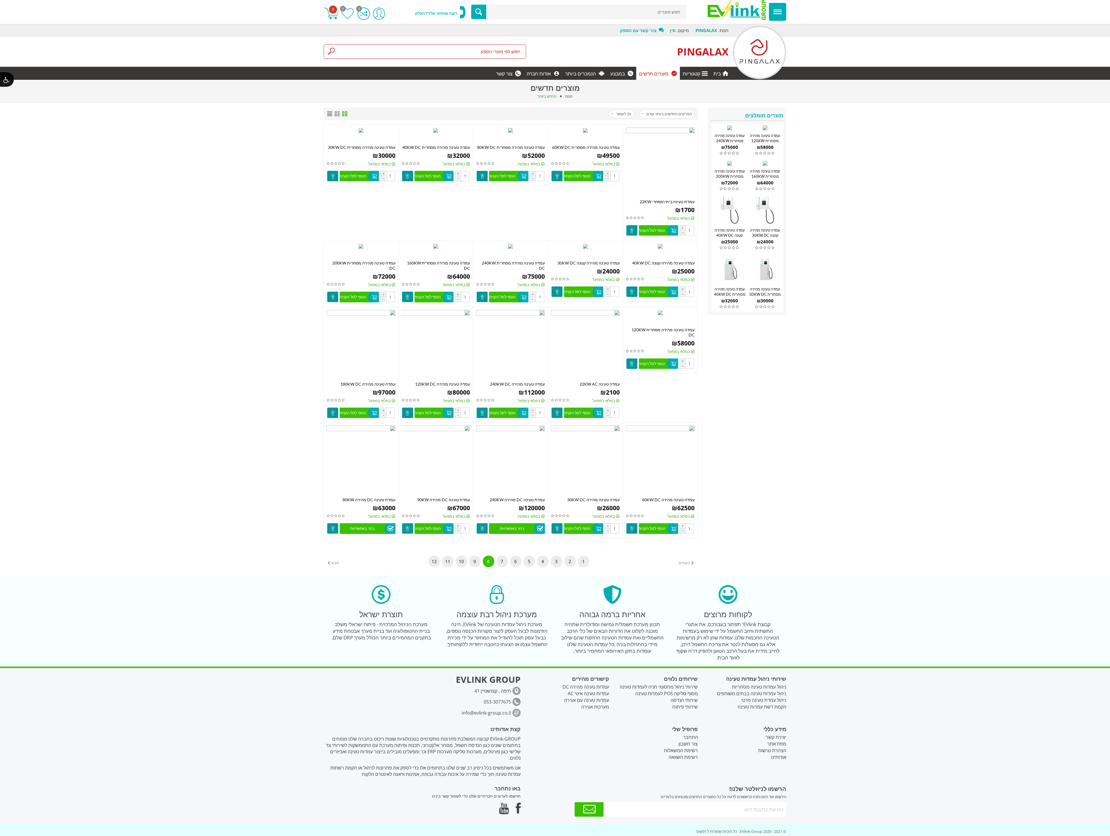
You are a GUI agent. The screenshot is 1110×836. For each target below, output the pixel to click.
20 (623, 113)
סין (673, 30)
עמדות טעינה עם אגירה (586, 700)
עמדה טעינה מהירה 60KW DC (668, 499)
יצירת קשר (776, 737)
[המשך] (589, 809)
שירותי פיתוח (685, 707)
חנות (569, 96)
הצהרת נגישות (772, 750)
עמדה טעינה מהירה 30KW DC (593, 499)
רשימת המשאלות (681, 750)
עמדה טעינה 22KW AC (600, 384)
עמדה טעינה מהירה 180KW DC (368, 384)
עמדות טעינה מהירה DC (586, 687)
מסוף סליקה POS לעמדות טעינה (666, 693)
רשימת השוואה (683, 757)
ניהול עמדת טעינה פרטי (763, 700)
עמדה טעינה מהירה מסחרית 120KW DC (765, 140)
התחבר (690, 737)
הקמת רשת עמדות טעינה (762, 707)
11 (447, 561)
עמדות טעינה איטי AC (588, 693)
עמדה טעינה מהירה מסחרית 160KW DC (765, 176)
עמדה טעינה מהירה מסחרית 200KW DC (730, 176)
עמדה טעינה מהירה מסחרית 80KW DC (511, 147)
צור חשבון (688, 744)
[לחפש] (478, 12)
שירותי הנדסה (684, 700)
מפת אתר (776, 744)
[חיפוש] (331, 51)
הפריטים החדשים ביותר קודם (669, 113)
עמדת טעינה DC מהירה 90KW (443, 499)
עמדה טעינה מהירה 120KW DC (442, 384)
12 (434, 561)
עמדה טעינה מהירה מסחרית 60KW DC (586, 147)
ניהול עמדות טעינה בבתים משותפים (751, 693)
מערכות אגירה (595, 707)
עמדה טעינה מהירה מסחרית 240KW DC (730, 140)
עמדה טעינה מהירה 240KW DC (517, 384)
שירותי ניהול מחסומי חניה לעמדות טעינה (659, 687)
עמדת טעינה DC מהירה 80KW (369, 499)
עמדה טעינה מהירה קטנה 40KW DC (663, 262)
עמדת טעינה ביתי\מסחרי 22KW (667, 201)
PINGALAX (702, 51)
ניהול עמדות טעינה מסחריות (759, 687)
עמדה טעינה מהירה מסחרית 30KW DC (361, 147)
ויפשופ (701, 831)
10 (461, 561)
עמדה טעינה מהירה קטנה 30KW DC (588, 262)
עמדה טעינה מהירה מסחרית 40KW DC (436, 147)
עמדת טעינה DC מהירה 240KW (517, 499)
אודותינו (778, 757)
